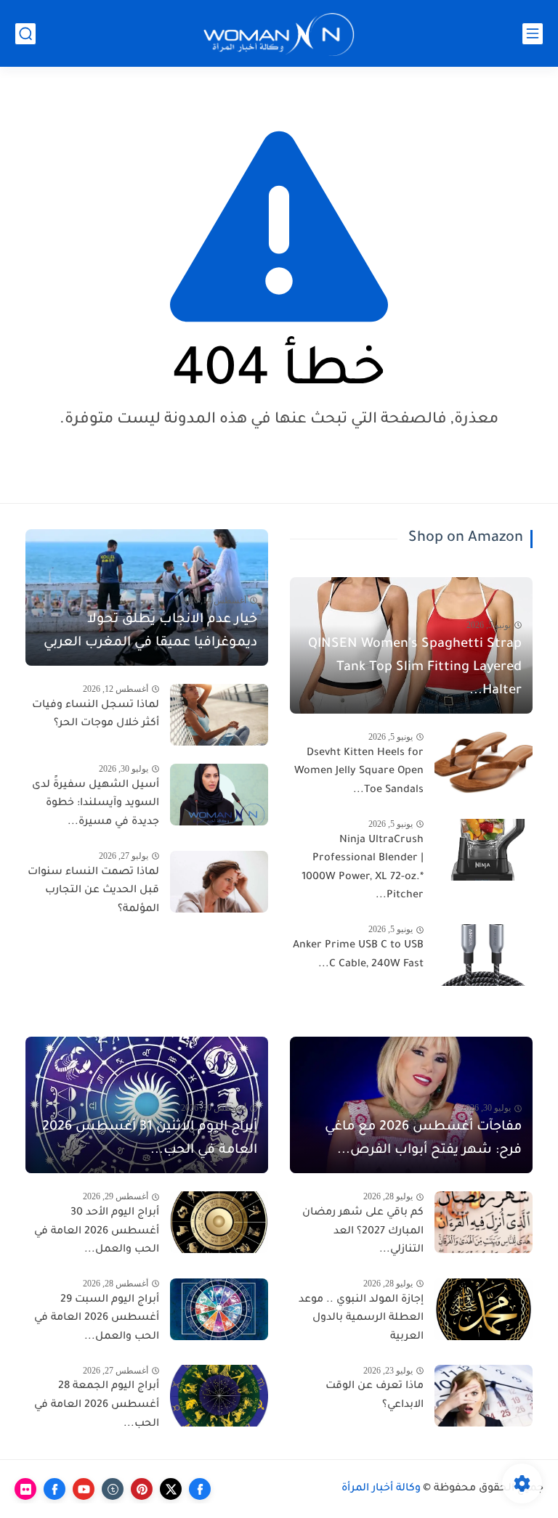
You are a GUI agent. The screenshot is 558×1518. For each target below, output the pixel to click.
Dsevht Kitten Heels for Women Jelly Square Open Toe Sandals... (359, 772)
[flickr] (25, 1489)
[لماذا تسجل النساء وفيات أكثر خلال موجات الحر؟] (219, 715)
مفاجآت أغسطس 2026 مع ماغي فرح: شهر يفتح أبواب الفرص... (423, 1139)
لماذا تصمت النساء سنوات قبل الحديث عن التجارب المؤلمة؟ (93, 891)
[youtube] (83, 1489)
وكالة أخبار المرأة (381, 1489)
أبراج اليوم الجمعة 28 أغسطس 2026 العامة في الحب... (96, 1405)
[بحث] (25, 34)
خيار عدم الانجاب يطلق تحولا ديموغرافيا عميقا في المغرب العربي (150, 631)
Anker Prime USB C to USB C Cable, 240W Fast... (358, 955)
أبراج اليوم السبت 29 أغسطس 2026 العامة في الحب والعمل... (96, 1318)
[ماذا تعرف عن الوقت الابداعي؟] (483, 1396)
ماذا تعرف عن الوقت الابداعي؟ (375, 1396)
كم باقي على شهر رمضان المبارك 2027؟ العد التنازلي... (363, 1231)
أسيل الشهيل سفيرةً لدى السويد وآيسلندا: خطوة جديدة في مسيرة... (95, 804)
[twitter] (171, 1489)
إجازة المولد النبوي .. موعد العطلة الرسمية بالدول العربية (361, 1318)
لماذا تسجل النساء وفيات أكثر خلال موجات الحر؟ (95, 715)
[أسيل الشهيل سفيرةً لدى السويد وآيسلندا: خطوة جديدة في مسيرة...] (219, 794)
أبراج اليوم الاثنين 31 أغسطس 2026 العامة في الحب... (149, 1139)
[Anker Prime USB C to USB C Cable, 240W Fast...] (483, 955)
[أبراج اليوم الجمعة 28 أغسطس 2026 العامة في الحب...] (219, 1396)
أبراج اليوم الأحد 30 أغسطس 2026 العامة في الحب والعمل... (96, 1231)
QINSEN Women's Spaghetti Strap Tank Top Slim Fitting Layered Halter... (415, 667)
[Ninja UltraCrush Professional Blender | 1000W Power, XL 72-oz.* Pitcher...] (483, 850)
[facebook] (200, 1489)
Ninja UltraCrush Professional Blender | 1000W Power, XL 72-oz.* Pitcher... (363, 868)
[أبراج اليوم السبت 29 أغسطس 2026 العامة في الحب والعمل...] (219, 1309)
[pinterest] (142, 1489)
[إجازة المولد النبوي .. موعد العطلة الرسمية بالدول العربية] (483, 1309)
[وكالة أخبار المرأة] (279, 34)
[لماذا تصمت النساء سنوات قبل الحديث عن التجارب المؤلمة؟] (219, 882)
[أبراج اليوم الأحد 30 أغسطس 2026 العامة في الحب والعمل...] (219, 1222)
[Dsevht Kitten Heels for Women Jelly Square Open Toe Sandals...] (483, 762)
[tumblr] (113, 1489)
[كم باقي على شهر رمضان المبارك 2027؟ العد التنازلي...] (483, 1222)
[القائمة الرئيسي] (532, 34)
